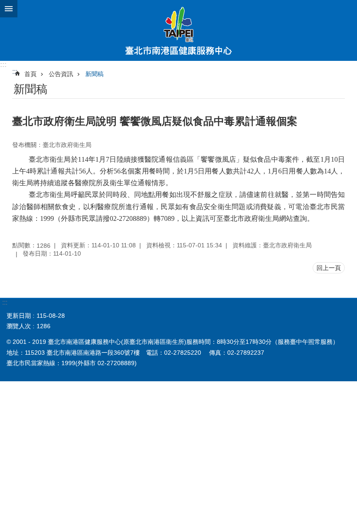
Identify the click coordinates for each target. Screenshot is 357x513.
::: (3, 64)
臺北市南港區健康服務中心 (178, 30)
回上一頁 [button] (329, 267)
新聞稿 (94, 73)
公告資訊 (61, 73)
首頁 (30, 73)
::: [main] (14, 71)
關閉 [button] (8, 8)
